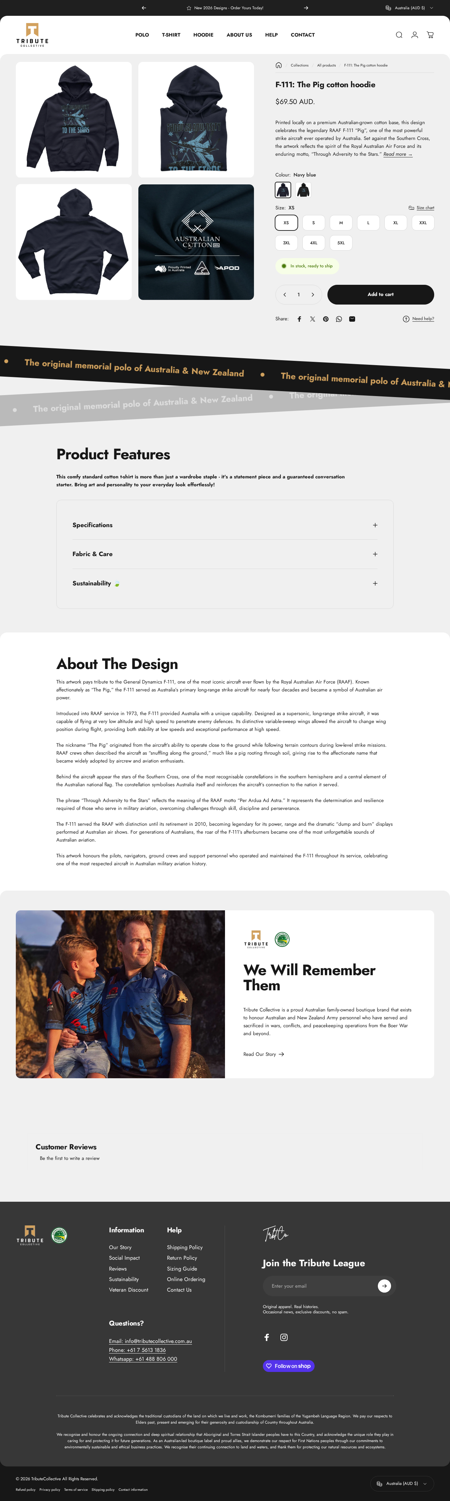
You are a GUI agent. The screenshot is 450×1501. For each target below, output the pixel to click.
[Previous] (144, 8)
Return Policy (182, 1258)
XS (286, 223)
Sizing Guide (182, 1269)
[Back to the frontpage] (278, 65)
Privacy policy (50, 1489)
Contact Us (179, 1290)
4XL (313, 243)
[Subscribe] (384, 1286)
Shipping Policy (185, 1247)
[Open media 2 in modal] (196, 120)
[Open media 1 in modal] (74, 120)
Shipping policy (103, 1489)
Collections (299, 65)
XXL (423, 223)
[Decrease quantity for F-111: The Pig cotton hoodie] (283, 294)
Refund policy (26, 1489)
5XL (341, 243)
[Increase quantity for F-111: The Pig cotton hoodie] (314, 294)
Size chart (425, 207)
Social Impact (124, 1258)
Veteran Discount (128, 1290)
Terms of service (76, 1489)
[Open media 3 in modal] (74, 242)
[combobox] (410, 8)
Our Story (120, 1247)
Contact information (133, 1489)
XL (395, 223)
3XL (286, 243)
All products (326, 65)
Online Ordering (186, 1279)
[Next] (306, 8)
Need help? (423, 318)
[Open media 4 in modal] (196, 242)
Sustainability (124, 1279)
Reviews (118, 1269)
